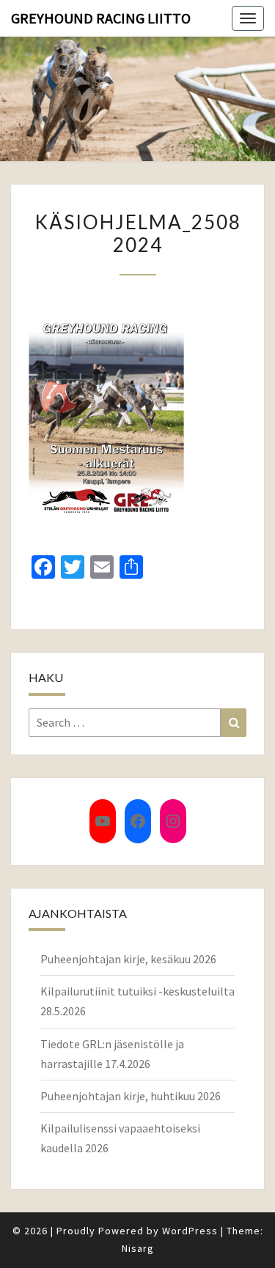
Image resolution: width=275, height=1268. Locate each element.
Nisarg (138, 1248)
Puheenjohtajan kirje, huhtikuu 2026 (130, 1096)
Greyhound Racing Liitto (101, 18)
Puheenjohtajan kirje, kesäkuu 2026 (128, 959)
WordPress (190, 1230)
